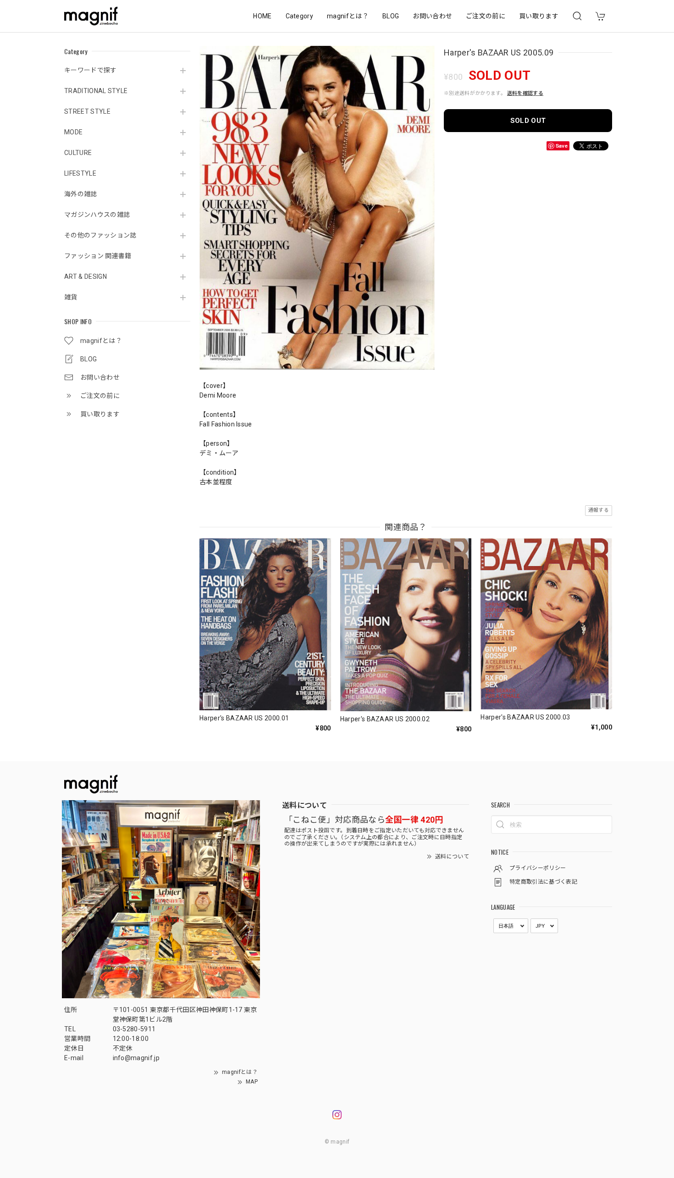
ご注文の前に (485, 16)
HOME (262, 16)
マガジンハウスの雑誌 (97, 214)
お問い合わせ (432, 16)
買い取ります (538, 16)
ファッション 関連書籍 (98, 256)
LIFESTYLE (80, 173)
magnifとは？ (348, 16)
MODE (73, 132)
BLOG (390, 16)
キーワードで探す (90, 70)
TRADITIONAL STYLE (95, 90)
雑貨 (70, 297)
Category (300, 16)
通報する (598, 510)
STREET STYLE (87, 111)
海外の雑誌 (80, 194)
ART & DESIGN (85, 276)
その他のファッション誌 (100, 235)
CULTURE (78, 152)
